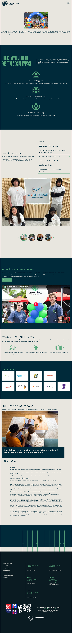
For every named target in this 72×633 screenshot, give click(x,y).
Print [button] (15, 461)
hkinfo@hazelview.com (54, 584)
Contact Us (5, 577)
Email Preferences (6, 570)
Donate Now (7, 280)
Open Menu (68, 3)
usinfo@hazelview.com (31, 597)
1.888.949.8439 (30, 569)
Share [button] (7, 461)
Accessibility (5, 565)
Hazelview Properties (7, 563)
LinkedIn (4, 580)
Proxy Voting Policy (7, 572)
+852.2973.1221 (52, 583)
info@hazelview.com (31, 570)
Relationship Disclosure (8, 575)
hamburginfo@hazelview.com (55, 570)
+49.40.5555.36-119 (53, 569)
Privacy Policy (6, 568)
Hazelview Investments (10, 3)
